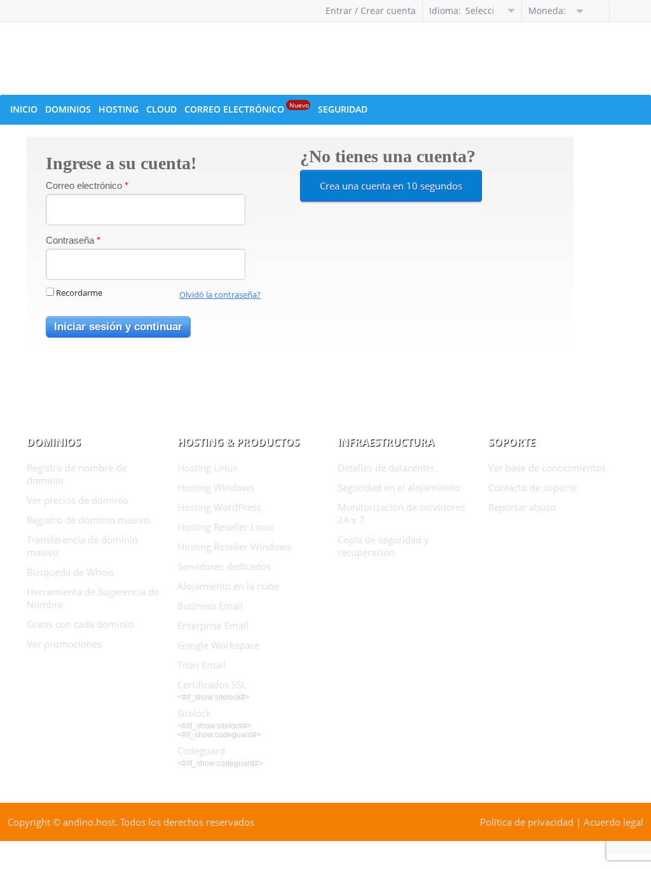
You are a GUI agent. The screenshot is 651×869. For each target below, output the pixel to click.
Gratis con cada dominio (80, 624)
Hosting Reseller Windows (234, 546)
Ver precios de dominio (77, 500)
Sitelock (194, 713)
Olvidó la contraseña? (220, 294)
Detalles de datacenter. (387, 467)
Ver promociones (64, 643)
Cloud (161, 109)
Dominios (68, 109)
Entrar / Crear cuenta (371, 10)
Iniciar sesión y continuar (118, 327)
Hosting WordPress (219, 507)
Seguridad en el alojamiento (399, 487)
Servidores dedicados (224, 566)
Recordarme (79, 292)
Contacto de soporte (532, 487)
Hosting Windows (215, 487)
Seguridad (342, 109)
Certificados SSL (212, 684)
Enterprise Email (213, 625)
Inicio (24, 109)
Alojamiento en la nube (228, 586)
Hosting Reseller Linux (226, 526)
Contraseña (73, 240)
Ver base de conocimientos (547, 467)
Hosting (119, 109)
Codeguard (201, 750)
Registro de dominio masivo (88, 519)
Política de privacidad (526, 822)
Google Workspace (218, 645)
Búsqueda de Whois (70, 572)
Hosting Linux (207, 467)
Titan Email (201, 664)
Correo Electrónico (246, 108)
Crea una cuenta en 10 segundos (391, 185)
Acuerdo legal (613, 822)
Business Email (210, 605)
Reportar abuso (522, 507)
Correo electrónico (87, 185)
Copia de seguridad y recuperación (383, 546)
